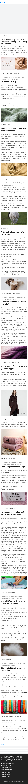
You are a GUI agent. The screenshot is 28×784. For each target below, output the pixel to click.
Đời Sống (6, 35)
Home (2, 35)
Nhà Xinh (4, 2)
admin (2, 744)
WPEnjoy (22, 781)
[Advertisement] (14, 19)
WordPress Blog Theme (15, 781)
